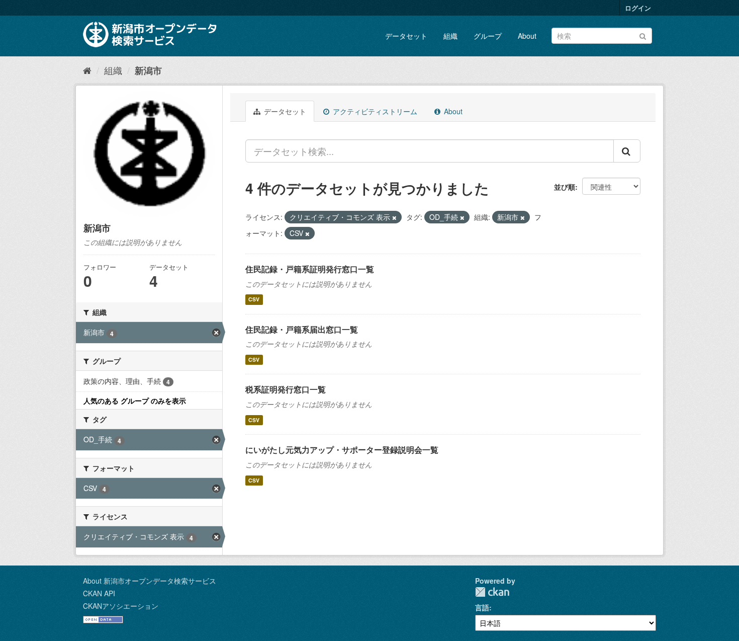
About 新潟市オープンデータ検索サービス (149, 581)
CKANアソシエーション (120, 606)
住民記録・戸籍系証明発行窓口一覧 (309, 269)
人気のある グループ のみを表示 (134, 400)
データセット (406, 36)
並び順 (564, 187)
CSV (253, 299)
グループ (488, 36)
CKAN (492, 592)
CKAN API (99, 593)
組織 (450, 36)
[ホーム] (87, 69)
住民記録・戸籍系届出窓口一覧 (301, 329)
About (527, 36)
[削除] (394, 217)
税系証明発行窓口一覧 (285, 389)
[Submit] (642, 35)
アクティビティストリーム (374, 111)
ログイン (638, 8)
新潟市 (148, 70)
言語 (482, 607)
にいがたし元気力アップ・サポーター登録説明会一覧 (341, 449)
